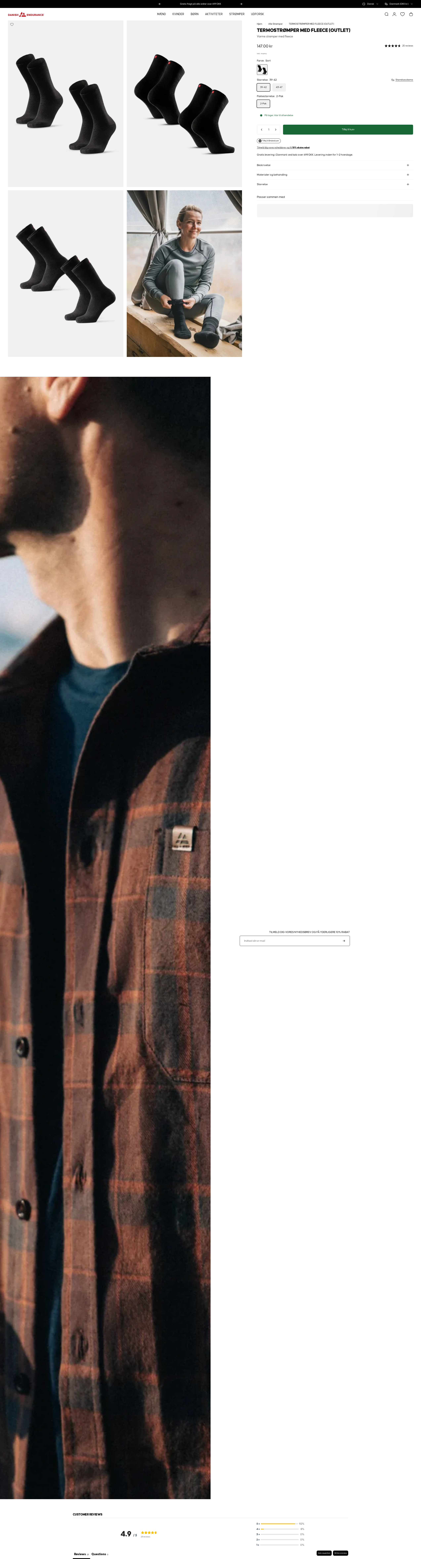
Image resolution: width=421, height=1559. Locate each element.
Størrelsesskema (404, 80)
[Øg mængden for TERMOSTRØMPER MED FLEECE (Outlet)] (276, 129)
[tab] (100, 1555)
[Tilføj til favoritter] (12, 24)
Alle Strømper (275, 24)
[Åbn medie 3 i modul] (65, 273)
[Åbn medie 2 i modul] (184, 104)
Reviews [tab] (81, 1554)
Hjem (259, 24)
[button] (280, 1523)
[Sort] (262, 69)
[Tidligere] (159, 4)
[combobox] (370, 4)
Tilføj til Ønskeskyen (270, 141)
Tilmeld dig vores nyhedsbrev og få (283, 147)
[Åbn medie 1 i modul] (65, 104)
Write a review (340, 1553)
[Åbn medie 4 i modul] (184, 273)
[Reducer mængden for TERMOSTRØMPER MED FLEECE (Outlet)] (261, 129)
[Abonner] (344, 941)
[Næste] (241, 4)
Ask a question (324, 1553)
